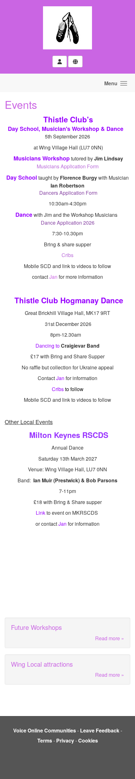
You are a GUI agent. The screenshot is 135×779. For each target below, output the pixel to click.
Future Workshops (36, 627)
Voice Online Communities (44, 730)
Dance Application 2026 (67, 222)
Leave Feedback (99, 730)
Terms (44, 740)
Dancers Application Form (67, 192)
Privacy (65, 740)
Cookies (88, 740)
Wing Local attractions (42, 664)
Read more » (109, 638)
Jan (53, 276)
